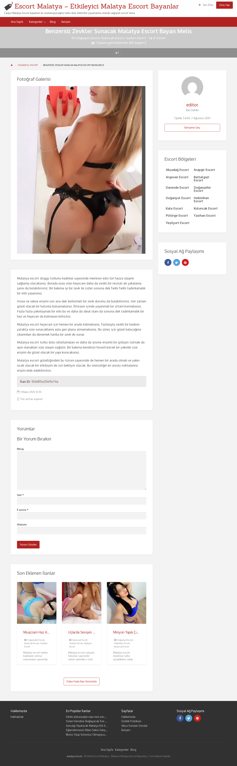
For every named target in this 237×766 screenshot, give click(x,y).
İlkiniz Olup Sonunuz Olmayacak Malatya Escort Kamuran (101, 734)
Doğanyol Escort (87, 38)
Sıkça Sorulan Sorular (134, 725)
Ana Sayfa (17, 21)
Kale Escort (174, 208)
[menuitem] (206, 5)
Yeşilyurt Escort (177, 223)
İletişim (65, 21)
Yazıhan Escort (135, 38)
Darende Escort (177, 187)
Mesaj (20, 449)
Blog (53, 21)
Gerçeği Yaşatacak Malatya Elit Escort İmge (92, 725)
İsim (20, 495)
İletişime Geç (192, 127)
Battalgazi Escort (201, 178)
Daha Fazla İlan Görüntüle (81, 681)
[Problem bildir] (117, 52)
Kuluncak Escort (112, 38)
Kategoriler (36, 21)
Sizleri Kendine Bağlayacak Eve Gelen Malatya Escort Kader (102, 721)
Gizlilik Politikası (131, 721)
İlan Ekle (207, 5)
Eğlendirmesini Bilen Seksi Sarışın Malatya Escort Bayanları (102, 730)
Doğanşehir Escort (36, 640)
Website (22, 524)
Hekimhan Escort (122, 643)
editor (192, 104)
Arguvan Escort (177, 177)
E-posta (22, 509)
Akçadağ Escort (177, 170)
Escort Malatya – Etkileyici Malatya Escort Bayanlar (97, 6)
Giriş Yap (224, 5)
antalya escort (74, 756)
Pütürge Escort (177, 215)
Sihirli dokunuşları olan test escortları (89, 717)
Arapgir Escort (204, 170)
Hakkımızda (128, 717)
